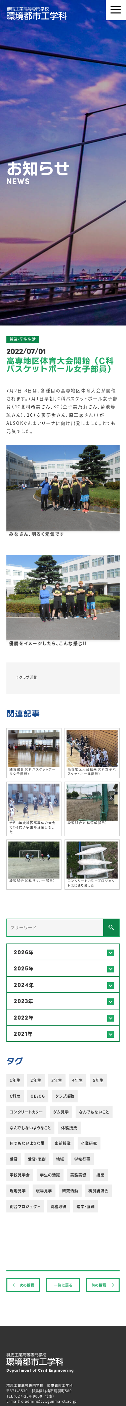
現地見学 (18, 1190)
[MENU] (116, 10)
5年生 (98, 1080)
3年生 (56, 1080)
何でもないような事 (27, 1143)
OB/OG (38, 1096)
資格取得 (58, 1206)
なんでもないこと (94, 1111)
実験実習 (78, 1174)
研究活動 (70, 1190)
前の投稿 (99, 1285)
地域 (60, 1159)
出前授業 (63, 1143)
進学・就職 (86, 1206)
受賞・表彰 (37, 1159)
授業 (100, 1174)
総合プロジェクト (25, 1206)
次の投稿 (26, 1285)
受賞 (14, 1159)
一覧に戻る (63, 1285)
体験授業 (69, 1127)
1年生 (15, 1080)
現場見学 (44, 1190)
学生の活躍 (50, 1174)
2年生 (36, 1080)
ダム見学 (61, 1111)
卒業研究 (89, 1143)
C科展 (15, 1096)
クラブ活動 (64, 1096)
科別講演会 (98, 1190)
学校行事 (82, 1159)
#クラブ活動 (27, 677)
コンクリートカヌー (26, 1111)
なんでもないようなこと (30, 1127)
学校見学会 (20, 1174)
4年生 (77, 1080)
